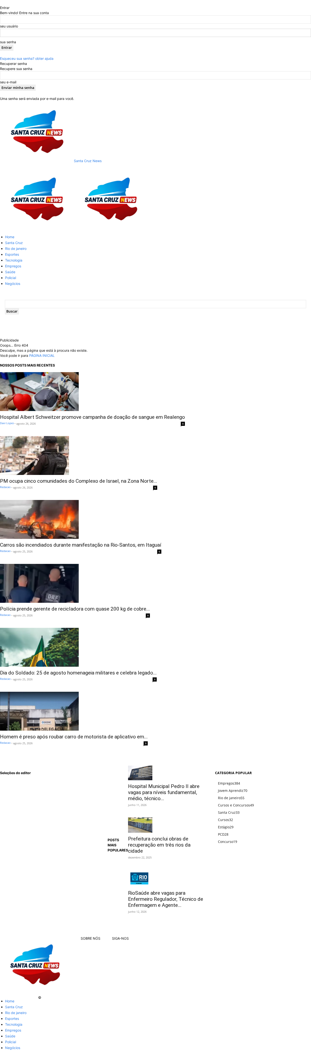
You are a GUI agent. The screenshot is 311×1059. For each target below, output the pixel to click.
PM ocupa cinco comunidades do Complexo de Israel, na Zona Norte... (78, 481)
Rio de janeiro (15, 248)
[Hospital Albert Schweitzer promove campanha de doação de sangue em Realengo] (92, 391)
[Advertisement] (107, 330)
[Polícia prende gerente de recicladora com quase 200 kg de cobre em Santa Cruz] (75, 583)
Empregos (13, 266)
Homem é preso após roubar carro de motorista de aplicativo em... (74, 737)
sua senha (8, 42)
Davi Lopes (7, 423)
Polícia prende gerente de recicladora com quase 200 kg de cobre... (75, 609)
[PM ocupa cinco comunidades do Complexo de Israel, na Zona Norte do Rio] (78, 455)
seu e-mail (8, 82)
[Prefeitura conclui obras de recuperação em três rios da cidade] (166, 825)
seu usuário (9, 26)
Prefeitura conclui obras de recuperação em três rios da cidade (159, 845)
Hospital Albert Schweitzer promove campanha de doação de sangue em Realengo (92, 417)
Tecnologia (13, 260)
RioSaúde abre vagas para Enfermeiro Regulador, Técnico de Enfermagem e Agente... (165, 899)
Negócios (12, 283)
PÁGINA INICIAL (42, 355)
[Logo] (37, 228)
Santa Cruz (14, 243)
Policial (10, 278)
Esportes (12, 254)
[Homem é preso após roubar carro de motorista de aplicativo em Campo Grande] (74, 711)
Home (9, 237)
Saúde (10, 272)
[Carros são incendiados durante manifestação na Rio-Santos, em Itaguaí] (80, 519)
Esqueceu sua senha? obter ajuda (26, 58)
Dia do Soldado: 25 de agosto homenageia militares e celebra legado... (78, 673)
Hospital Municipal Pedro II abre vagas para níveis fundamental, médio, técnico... (163, 792)
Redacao (5, 487)
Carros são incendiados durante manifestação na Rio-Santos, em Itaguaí (80, 545)
